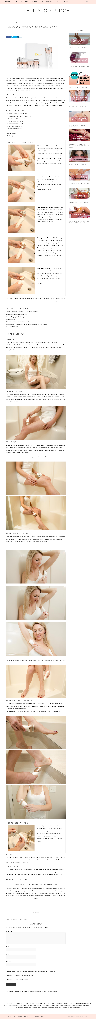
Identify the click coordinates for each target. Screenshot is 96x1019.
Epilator (8, 30)
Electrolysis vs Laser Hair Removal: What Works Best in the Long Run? (79, 146)
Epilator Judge (48, 10)
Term (33, 884)
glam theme (78, 1016)
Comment (9, 931)
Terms (19, 1016)
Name (8, 946)
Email (8, 954)
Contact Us (11, 1016)
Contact (28, 884)
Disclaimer (28, 1016)
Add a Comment (36, 912)
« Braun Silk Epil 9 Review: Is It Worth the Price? (16, 919)
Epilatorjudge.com (9, 1003)
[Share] (18, 37)
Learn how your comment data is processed (43, 991)
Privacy (37, 884)
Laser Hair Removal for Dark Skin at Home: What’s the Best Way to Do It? (79, 106)
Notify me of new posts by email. (17, 979)
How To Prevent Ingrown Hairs (78, 87)
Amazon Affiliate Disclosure (48, 884)
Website (8, 961)
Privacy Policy (40, 1016)
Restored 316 (84, 1016)
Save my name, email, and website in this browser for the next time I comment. (31, 971)
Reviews (12, 30)
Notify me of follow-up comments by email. (21, 975)
